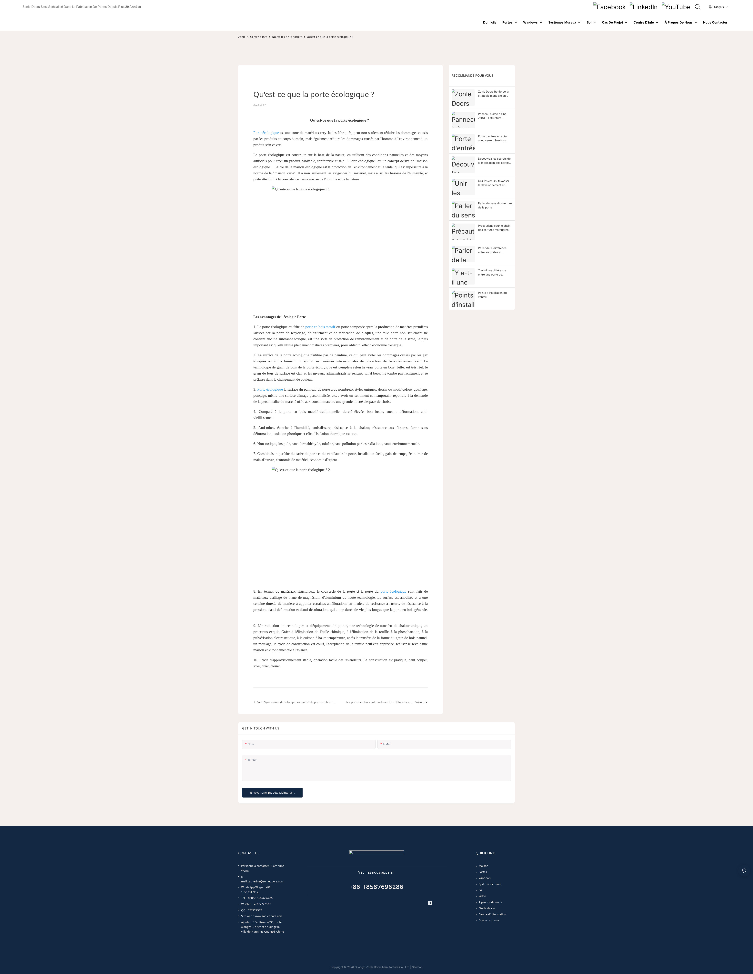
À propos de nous (490, 902)
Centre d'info (258, 37)
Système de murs (490, 884)
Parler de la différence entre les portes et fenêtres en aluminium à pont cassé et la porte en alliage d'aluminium (494, 250)
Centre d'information (492, 914)
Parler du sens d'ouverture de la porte (495, 205)
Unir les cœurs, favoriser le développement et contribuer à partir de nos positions (494, 183)
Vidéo (482, 896)
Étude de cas (487, 908)
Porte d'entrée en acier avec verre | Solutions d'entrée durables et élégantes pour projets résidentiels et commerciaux (492, 138)
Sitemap (417, 967)
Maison (483, 866)
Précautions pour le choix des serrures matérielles (494, 227)
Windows (485, 878)
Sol (481, 890)
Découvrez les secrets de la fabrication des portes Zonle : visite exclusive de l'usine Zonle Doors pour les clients (494, 161)
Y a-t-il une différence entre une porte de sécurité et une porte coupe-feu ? (492, 272)
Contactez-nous (489, 920)
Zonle (242, 37)
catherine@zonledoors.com (266, 881)
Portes (483, 872)
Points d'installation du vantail (492, 294)
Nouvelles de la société (287, 37)
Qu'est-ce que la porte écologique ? (330, 37)
